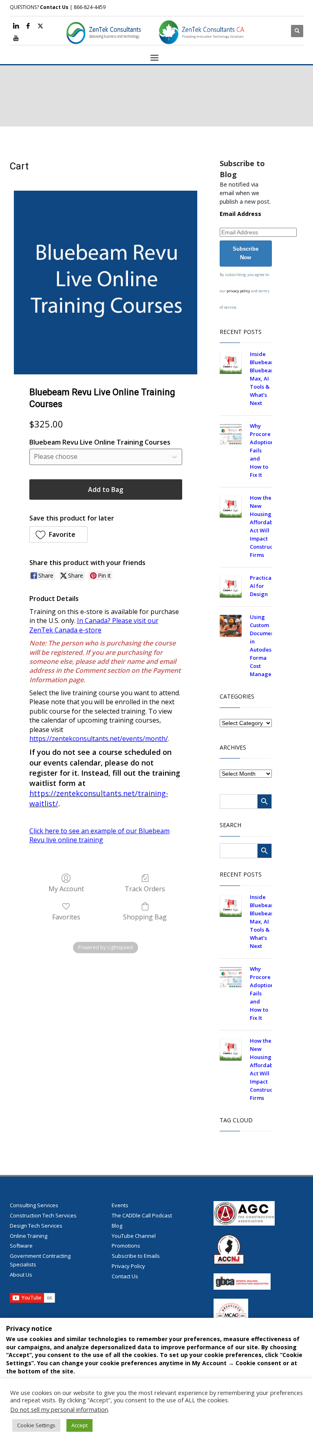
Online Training (28, 1235)
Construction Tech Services (43, 1215)
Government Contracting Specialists (40, 1260)
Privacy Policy (128, 1266)
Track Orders (145, 888)
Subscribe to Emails (136, 1255)
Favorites (66, 916)
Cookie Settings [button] (36, 1425)
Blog (117, 1225)
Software (21, 1245)
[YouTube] (16, 38)
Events (120, 1205)
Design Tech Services (36, 1225)
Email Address (240, 214)
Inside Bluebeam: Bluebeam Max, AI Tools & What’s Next (263, 378)
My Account (66, 888)
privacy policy (238, 291)
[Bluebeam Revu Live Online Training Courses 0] (105, 282)
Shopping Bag (145, 916)
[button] (58, 534)
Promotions (126, 1245)
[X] (40, 26)
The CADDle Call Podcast (142, 1215)
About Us (21, 1274)
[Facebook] (28, 26)
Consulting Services (34, 1205)
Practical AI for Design (261, 586)
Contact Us (54, 7)
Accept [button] (79, 1425)
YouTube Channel (134, 1235)
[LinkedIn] (16, 26)
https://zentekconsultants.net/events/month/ (98, 738)
